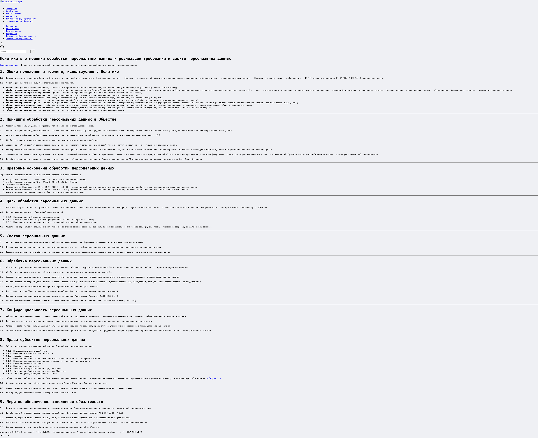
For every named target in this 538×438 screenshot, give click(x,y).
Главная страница (9, 65)
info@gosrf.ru (213, 378)
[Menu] (1, 4)
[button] (28, 51)
